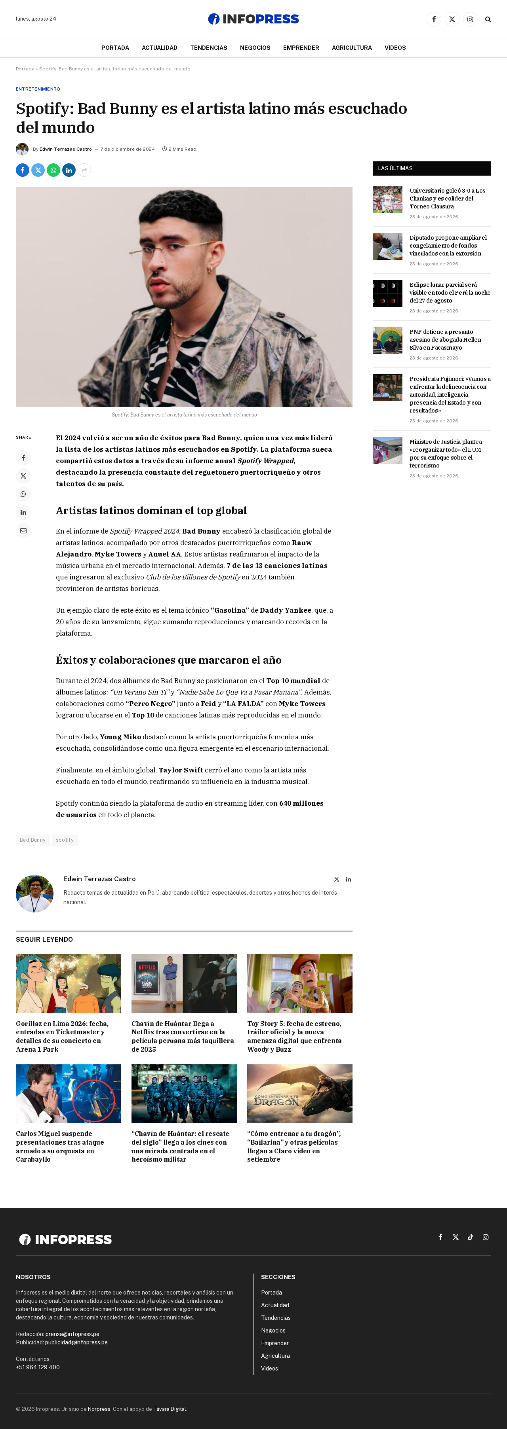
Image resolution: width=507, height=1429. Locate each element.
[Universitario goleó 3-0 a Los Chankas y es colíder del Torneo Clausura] (387, 199)
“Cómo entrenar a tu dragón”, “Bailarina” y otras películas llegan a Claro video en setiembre (294, 1146)
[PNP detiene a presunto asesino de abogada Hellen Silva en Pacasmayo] (387, 340)
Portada (115, 47)
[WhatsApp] (23, 494)
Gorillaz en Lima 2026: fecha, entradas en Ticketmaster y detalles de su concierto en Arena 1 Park (62, 1036)
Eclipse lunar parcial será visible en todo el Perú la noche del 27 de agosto (450, 292)
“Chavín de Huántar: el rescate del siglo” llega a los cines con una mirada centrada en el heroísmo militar (180, 1146)
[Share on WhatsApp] (53, 170)
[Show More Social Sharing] (84, 170)
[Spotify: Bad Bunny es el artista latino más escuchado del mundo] (184, 297)
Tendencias (208, 47)
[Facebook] (23, 457)
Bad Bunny (33, 840)
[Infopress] (253, 19)
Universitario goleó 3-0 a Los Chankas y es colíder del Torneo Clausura (448, 198)
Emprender (301, 47)
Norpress (99, 1409)
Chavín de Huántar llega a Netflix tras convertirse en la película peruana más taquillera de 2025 (183, 1036)
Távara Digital (169, 1409)
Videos (395, 47)
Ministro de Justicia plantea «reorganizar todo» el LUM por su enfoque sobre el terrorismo (446, 453)
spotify (65, 840)
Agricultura (352, 47)
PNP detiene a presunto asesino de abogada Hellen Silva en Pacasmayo (445, 339)
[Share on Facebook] (22, 170)
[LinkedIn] (23, 512)
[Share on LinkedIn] (69, 170)
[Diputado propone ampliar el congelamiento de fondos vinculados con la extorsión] (387, 246)
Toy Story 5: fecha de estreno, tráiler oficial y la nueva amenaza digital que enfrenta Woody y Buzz (294, 1036)
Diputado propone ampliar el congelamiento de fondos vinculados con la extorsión (448, 245)
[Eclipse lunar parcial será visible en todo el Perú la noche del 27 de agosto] (387, 293)
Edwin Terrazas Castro (66, 149)
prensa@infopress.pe (72, 1334)
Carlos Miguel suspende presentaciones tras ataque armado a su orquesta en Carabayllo (60, 1146)
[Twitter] (23, 475)
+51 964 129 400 (38, 1367)
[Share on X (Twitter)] (38, 170)
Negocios (255, 47)
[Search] (487, 19)
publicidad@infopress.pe (76, 1342)
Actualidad (159, 47)
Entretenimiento (38, 89)
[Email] (23, 530)
